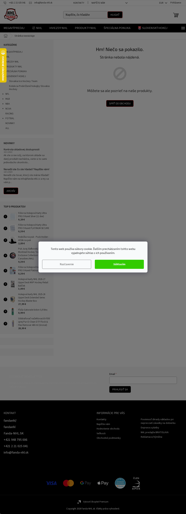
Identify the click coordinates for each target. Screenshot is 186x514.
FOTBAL (9, 118)
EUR (161, 3)
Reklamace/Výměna (151, 437)
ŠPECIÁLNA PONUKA (16, 71)
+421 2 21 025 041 (16, 446)
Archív (11, 190)
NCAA (8, 109)
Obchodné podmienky (109, 438)
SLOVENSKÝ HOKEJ (15, 76)
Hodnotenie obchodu (108, 429)
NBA (7, 104)
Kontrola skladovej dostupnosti (21, 149)
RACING (9, 113)
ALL (7, 128)
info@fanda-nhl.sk (16, 452)
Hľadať (115, 14)
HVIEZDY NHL (12, 62)
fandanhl (9, 427)
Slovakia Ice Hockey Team (23, 81)
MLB (7, 99)
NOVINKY (10, 123)
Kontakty (78, 3)
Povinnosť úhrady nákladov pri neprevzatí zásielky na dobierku (158, 421)
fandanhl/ (10, 420)
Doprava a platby (150, 427)
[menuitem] (14, 28)
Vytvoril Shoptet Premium (95, 501)
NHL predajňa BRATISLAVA (155, 432)
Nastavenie (67, 264)
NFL (7, 94)
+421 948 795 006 (15, 440)
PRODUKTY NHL (13, 66)
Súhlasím (119, 264)
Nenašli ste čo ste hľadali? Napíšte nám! (26, 169)
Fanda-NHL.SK (14, 433)
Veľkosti (101, 433)
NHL (7, 57)
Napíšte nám (98, 3)
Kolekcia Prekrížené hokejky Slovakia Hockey (29, 87)
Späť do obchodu (120, 103)
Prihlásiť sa (120, 389)
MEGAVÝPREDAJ (14, 52)
